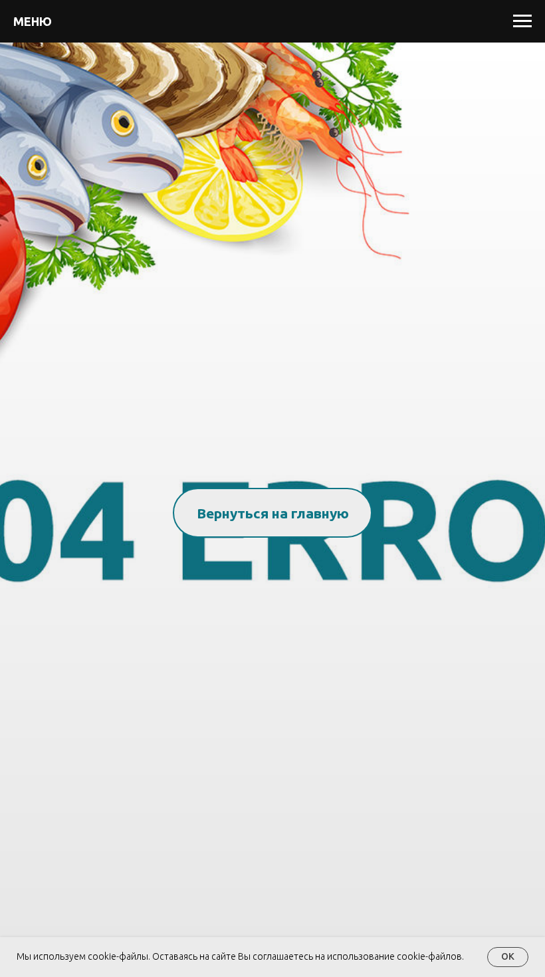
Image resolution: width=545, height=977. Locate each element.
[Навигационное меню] (522, 21)
